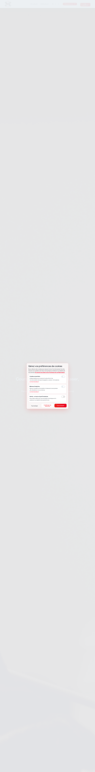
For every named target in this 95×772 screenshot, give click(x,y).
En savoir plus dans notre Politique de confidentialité (50, 372)
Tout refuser (34, 406)
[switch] (63, 377)
